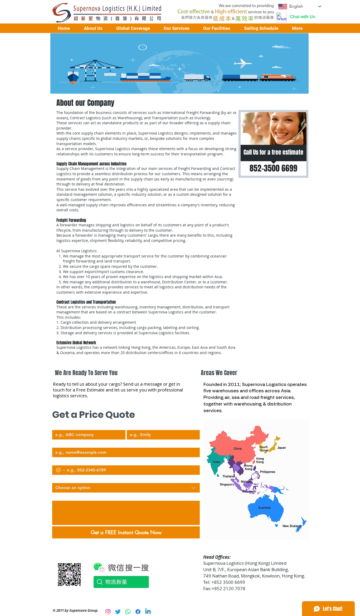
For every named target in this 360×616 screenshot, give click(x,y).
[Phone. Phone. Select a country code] (60, 470)
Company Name (66, 425)
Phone (57, 461)
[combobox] (126, 488)
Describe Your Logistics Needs (77, 496)
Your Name (136, 425)
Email (56, 443)
